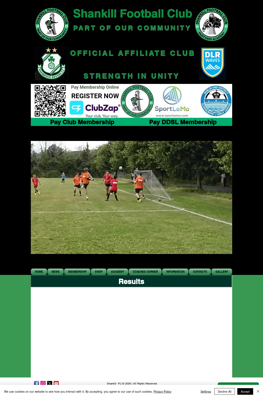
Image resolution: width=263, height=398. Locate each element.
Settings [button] (206, 391)
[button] (99, 272)
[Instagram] (43, 383)
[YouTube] (56, 383)
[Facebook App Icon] (36, 383)
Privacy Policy (162, 391)
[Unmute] (43, 262)
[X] (49, 383)
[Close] (258, 391)
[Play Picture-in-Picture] (219, 262)
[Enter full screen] (226, 262)
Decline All (224, 391)
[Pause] (36, 262)
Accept (245, 391)
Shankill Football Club (132, 13)
